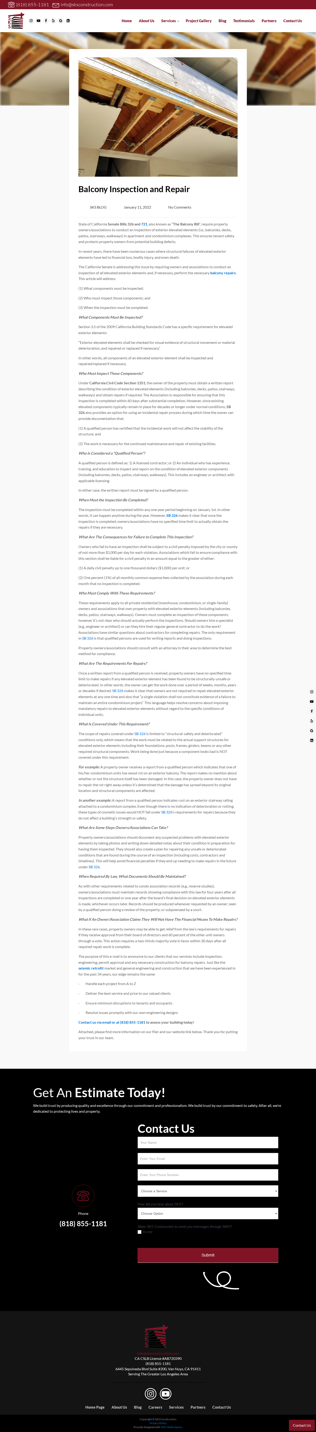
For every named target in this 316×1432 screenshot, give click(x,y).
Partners (269, 20)
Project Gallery (199, 20)
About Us (146, 20)
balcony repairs (223, 273)
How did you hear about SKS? (160, 1204)
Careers (155, 1407)
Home (127, 20)
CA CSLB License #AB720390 (158, 1358)
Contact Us (292, 20)
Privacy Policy (158, 1423)
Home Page (95, 1407)
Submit (207, 1255)
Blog (222, 20)
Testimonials (244, 20)
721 (144, 224)
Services (168, 20)
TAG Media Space (171, 1427)
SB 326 (172, 515)
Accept (147, 1232)
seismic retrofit (91, 968)
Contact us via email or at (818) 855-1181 (111, 1022)
